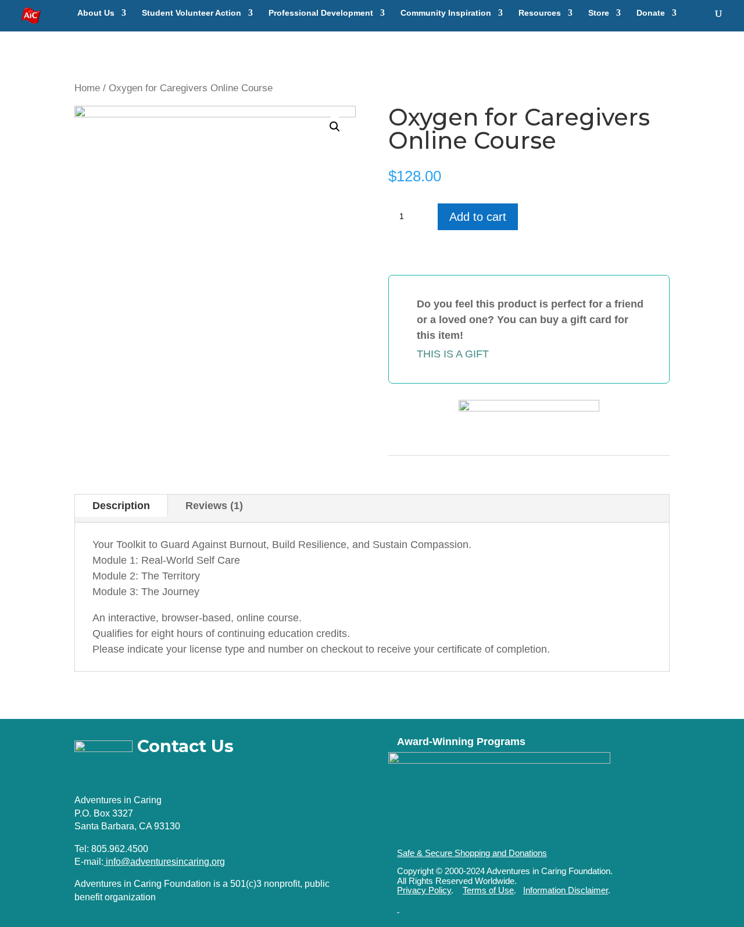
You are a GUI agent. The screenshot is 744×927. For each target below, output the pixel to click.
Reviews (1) (214, 505)
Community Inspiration (445, 13)
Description (121, 505)
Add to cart (477, 216)
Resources (539, 13)
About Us (96, 13)
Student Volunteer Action (191, 13)
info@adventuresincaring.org (165, 862)
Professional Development (321, 13)
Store (598, 13)
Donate (650, 13)
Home (87, 88)
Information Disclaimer (565, 890)
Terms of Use (488, 890)
